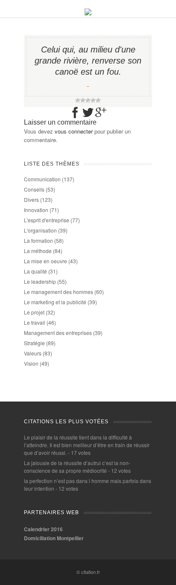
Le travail (34, 322)
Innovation (36, 209)
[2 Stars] (82, 100)
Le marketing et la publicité (55, 302)
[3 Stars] (88, 100)
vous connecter (74, 131)
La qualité (35, 271)
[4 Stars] (93, 100)
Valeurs (32, 353)
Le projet (34, 312)
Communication (42, 179)
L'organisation (40, 230)
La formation (38, 240)
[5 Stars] (98, 100)
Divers (31, 199)
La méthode (38, 250)
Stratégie (34, 342)
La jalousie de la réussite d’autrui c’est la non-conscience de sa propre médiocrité (77, 466)
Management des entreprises (58, 332)
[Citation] (88, 13)
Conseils (34, 189)
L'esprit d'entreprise (46, 220)
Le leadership (40, 281)
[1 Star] (77, 100)
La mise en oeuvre (45, 261)
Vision (31, 363)
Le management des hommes (58, 291)
